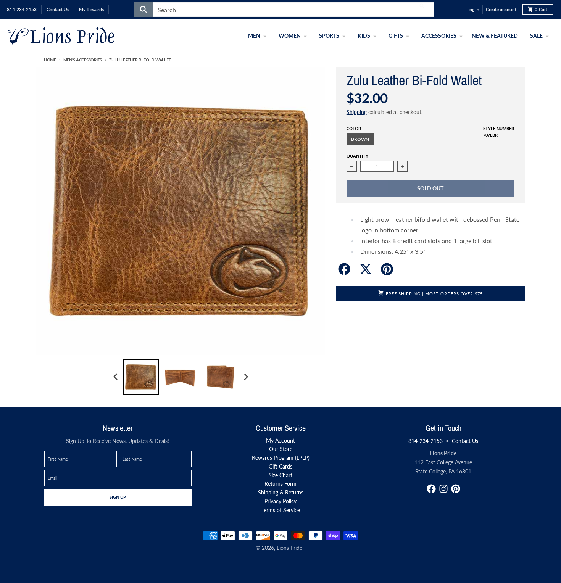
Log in (473, 9)
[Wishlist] (459, 9)
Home (50, 59)
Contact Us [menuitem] (58, 9)
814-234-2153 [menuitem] (22, 9)
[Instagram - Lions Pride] (443, 488)
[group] (141, 377)
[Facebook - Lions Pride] (431, 488)
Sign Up (117, 496)
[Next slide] (245, 377)
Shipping (357, 112)
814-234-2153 (425, 441)
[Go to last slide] (115, 377)
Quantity (357, 155)
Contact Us (465, 441)
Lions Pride (289, 547)
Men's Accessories (82, 59)
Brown (360, 139)
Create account (501, 9)
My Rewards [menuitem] (91, 9)
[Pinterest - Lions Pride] (455, 488)
